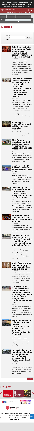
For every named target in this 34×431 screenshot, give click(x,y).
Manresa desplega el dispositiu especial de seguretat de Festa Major (22, 169)
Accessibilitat (26, 415)
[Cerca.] (19, 21)
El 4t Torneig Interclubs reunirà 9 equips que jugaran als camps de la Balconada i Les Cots (22, 144)
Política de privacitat (18, 413)
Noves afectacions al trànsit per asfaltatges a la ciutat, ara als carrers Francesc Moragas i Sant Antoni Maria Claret (22, 355)
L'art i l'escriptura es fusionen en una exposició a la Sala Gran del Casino (21, 266)
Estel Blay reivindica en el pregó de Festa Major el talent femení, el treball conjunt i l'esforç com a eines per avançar (22, 52)
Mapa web (3, 413)
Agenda (14, 12)
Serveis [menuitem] (18, 17)
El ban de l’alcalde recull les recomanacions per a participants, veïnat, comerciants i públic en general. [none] (22, 134)
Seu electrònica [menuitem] (26, 17)
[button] (1, 393)
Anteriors (29, 379)
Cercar (3, 20)
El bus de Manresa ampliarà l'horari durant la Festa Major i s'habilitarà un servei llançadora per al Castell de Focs (22, 240)
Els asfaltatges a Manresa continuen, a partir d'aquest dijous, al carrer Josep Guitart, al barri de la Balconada (22, 193)
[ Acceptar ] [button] (29, 6)
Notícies (9, 12)
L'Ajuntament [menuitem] (11, 17)
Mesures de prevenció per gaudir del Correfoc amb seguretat (21, 125)
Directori (20, 12)
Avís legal (9, 413)
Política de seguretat (17, 415)
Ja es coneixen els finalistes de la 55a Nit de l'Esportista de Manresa (22, 218)
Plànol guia (27, 12)
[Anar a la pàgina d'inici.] (8, 10)
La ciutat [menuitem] (3, 17)
